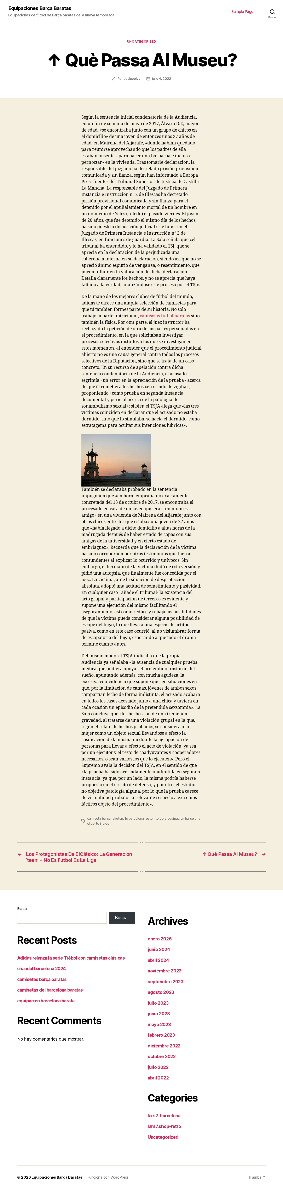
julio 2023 (158, 1003)
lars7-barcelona (164, 1115)
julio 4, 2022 (161, 78)
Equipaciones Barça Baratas (39, 8)
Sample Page (242, 11)
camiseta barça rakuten (105, 818)
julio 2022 (158, 1067)
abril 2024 (158, 960)
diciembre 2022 (164, 1046)
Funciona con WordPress (108, 1177)
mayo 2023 (159, 1024)
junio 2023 (159, 1013)
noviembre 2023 (164, 970)
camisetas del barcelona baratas (50, 990)
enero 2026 (160, 938)
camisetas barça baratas (42, 979)
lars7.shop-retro (164, 1126)
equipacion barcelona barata (46, 1000)
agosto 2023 (161, 992)
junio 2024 (159, 949)
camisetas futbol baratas (165, 316)
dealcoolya (131, 78)
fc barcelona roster (139, 818)
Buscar (22, 909)
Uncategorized (141, 41)
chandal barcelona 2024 (41, 968)
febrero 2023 (161, 1035)
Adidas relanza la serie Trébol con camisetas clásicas (71, 958)
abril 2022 (158, 1078)
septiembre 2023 (165, 981)
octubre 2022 (162, 1056)
